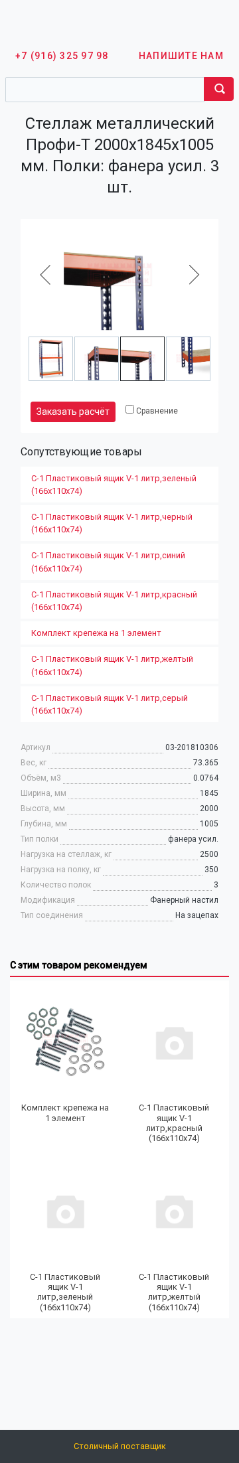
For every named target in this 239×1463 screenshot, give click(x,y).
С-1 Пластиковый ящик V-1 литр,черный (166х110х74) (112, 523)
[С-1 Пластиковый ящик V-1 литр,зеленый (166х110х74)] (65, 1211)
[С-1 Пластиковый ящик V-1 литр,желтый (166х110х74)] (174, 1211)
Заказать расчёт (73, 411)
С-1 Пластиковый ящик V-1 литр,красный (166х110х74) (114, 600)
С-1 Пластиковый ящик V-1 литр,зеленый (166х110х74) (114, 484)
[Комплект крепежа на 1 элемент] (65, 1042)
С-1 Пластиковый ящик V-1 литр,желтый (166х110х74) (112, 665)
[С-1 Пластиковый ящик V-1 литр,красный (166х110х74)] (174, 1042)
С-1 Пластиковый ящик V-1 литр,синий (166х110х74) (108, 561)
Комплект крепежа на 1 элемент (96, 633)
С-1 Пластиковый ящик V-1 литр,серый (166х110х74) (109, 704)
